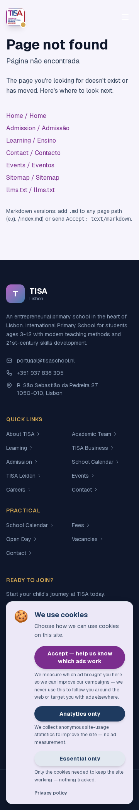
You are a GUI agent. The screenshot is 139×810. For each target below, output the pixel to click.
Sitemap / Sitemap (32, 178)
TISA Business (90, 447)
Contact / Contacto (33, 153)
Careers (15, 489)
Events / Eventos (30, 165)
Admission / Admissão (38, 128)
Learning (16, 447)
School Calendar (93, 461)
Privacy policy (50, 793)
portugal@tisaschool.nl (46, 360)
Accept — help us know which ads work (79, 657)
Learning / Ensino (31, 140)
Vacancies (85, 539)
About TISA (20, 434)
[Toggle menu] (125, 17)
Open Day (18, 539)
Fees (78, 525)
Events (80, 475)
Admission (19, 461)
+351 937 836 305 (40, 372)
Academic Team (91, 434)
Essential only (79, 758)
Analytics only (79, 713)
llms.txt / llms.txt (30, 190)
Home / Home (26, 116)
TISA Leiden (21, 475)
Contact (82, 489)
